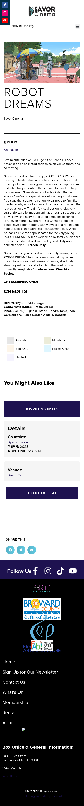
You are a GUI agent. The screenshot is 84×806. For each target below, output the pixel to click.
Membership (15, 702)
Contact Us (14, 682)
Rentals (10, 712)
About (9, 722)
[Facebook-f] (35, 571)
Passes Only (60, 348)
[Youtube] (73, 571)
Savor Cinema (18, 475)
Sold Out (22, 348)
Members (58, 340)
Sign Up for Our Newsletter (30, 671)
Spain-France (18, 442)
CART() (29, 26)
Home (9, 661)
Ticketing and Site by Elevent (42, 796)
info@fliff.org (10, 776)
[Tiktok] (60, 571)
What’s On (13, 692)
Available (22, 340)
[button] (77, 26)
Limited (21, 357)
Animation (11, 150)
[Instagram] (48, 571)
